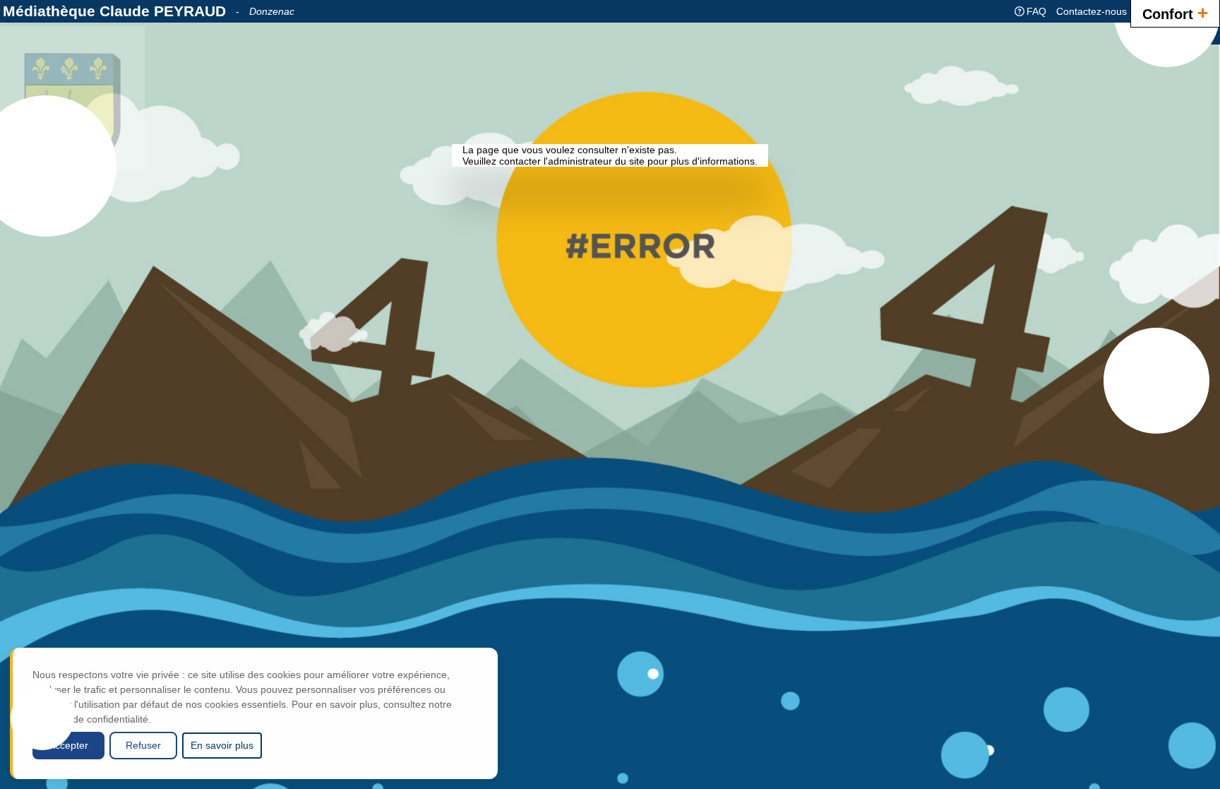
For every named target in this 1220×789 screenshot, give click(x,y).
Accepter (68, 745)
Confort (1175, 12)
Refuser (143, 745)
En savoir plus (222, 745)
